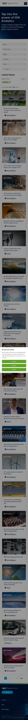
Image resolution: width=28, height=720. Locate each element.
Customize (14, 365)
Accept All (14, 361)
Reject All (14, 369)
